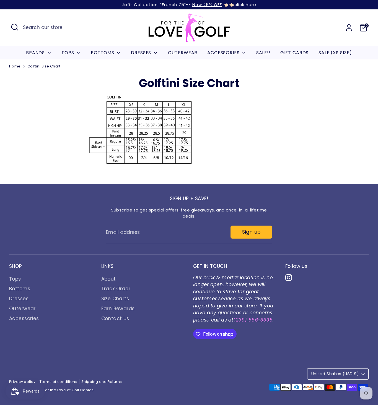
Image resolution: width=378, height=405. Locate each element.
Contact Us (115, 318)
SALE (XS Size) (335, 52)
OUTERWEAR (183, 52)
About (108, 279)
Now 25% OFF (207, 4)
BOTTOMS (103, 52)
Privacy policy (22, 381)
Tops (15, 279)
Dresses (19, 298)
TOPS (68, 52)
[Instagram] (288, 277)
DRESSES (141, 52)
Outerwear (22, 308)
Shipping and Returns (101, 381)
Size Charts (115, 298)
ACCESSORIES (224, 52)
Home (15, 66)
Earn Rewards (118, 308)
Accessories (24, 318)
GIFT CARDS (294, 52)
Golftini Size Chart (44, 66)
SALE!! (263, 52)
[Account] (348, 27)
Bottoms (19, 288)
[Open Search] (14, 27)
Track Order (116, 288)
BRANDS (36, 52)
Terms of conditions (58, 381)
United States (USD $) (335, 374)
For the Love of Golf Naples (68, 390)
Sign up (251, 232)
